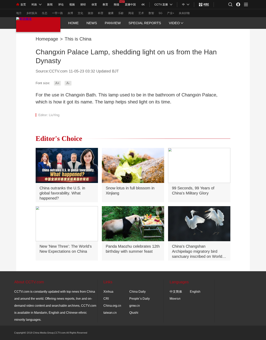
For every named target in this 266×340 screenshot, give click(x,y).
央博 (70, 13)
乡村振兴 (31, 13)
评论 (61, 4)
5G (160, 13)
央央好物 (184, 13)
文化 (80, 13)
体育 (94, 4)
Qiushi (133, 312)
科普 (100, 13)
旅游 (90, 13)
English (195, 291)
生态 (44, 13)
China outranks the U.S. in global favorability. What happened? (62, 193)
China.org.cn (112, 305)
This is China (78, 39)
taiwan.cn (110, 312)
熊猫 (116, 4)
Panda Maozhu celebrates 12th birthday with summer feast (133, 248)
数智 (151, 13)
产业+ (170, 13)
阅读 (131, 13)
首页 (23, 4)
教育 (105, 4)
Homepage (47, 39)
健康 (111, 13)
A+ (57, 83)
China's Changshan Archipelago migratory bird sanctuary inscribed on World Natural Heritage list (197, 251)
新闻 (50, 4)
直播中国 (130, 4)
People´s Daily (139, 298)
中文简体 (176, 291)
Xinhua (108, 291)
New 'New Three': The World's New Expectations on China (66, 248)
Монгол (175, 298)
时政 (34, 4)
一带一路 (57, 13)
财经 (83, 4)
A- (68, 83)
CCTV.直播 (161, 4)
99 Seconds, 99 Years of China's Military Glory (193, 190)
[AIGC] (204, 4)
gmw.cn (134, 305)
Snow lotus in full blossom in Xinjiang (130, 190)
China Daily (137, 291)
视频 (72, 4)
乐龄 (121, 13)
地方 (19, 13)
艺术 (141, 13)
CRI (106, 298)
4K (143, 4)
